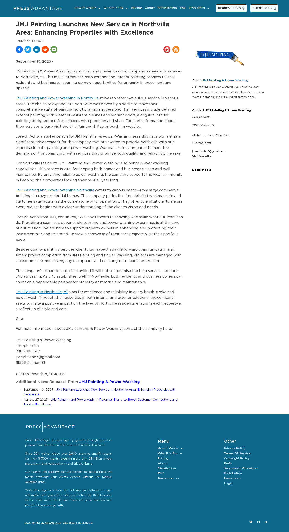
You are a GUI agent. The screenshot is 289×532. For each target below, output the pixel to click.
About (150, 8)
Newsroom (232, 478)
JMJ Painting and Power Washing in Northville (57, 98)
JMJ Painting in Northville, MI (42, 292)
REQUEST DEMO (229, 8)
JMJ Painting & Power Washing (109, 382)
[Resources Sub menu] (208, 8)
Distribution (167, 8)
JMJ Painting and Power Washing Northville (55, 190)
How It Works (85, 8)
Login (228, 483)
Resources (197, 8)
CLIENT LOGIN (262, 8)
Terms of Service (237, 453)
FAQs (228, 463)
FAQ (182, 8)
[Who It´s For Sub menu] (126, 8)
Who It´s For (113, 8)
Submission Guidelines (241, 468)
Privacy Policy (234, 448)
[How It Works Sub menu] (99, 8)
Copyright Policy (236, 458)
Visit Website (201, 156)
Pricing (136, 8)
